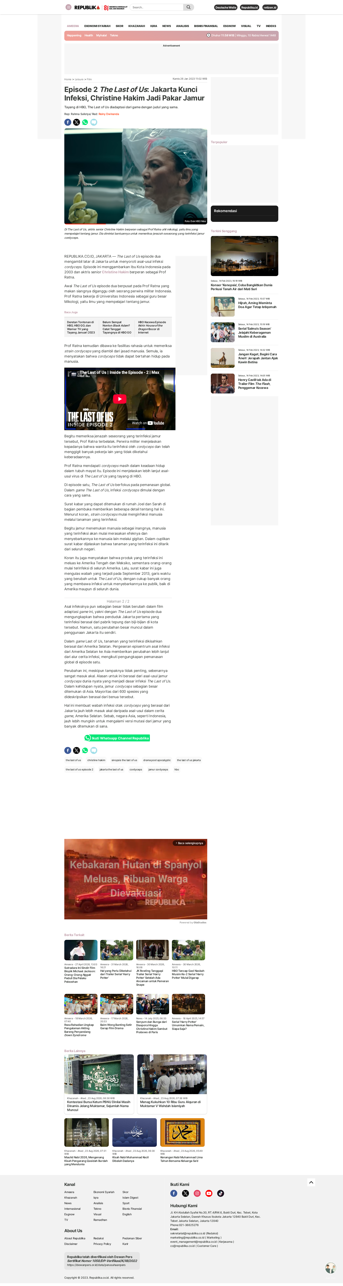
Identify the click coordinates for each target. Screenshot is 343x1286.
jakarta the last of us (111, 769)
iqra (153, 26)
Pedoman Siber (132, 1238)
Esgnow (69, 1214)
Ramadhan (100, 1219)
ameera (73, 26)
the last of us (73, 760)
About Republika (74, 1238)
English (127, 1214)
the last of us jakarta (189, 760)
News (68, 1203)
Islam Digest (130, 1197)
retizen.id (270, 7)
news (166, 26)
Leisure (79, 79)
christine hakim (96, 760)
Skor (125, 1192)
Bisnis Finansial (206, 26)
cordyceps (136, 769)
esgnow (229, 26)
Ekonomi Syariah (97, 26)
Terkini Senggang (224, 231)
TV (259, 26)
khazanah (136, 26)
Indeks (271, 26)
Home (67, 79)
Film (89, 79)
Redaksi (98, 1238)
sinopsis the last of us (124, 760)
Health (89, 35)
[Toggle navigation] (68, 7)
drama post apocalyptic (157, 760)
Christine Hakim (115, 272)
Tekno (114, 35)
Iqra (95, 1197)
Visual (97, 1214)
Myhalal (101, 35)
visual (246, 26)
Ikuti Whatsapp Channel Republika (120, 738)
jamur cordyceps (158, 769)
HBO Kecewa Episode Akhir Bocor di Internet (152, 327)
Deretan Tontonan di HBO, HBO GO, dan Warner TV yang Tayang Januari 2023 (81, 327)
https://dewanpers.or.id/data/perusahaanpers (96, 1265)
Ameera (69, 1192)
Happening (74, 35)
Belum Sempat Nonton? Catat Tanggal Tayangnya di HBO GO (117, 327)
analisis (182, 26)
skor (119, 26)
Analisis (98, 1203)
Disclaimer (70, 1243)
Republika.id (249, 7)
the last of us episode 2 (79, 769)
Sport (125, 1203)
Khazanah (70, 1197)
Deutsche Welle (226, 7)
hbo (176, 769)
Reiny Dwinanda (109, 114)
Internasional (72, 1208)
